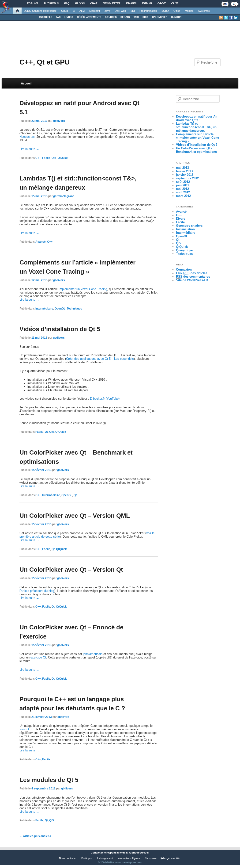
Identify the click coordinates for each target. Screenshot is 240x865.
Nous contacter (68, 858)
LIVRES (68, 17)
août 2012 (183, 182)
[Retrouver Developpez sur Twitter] (226, 17)
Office (176, 10)
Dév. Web (120, 10)
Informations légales (128, 858)
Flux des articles (191, 273)
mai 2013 (182, 167)
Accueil (26, 83)
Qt (46, 431)
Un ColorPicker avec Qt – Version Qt (71, 569)
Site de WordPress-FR (192, 280)
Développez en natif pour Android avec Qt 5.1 (197, 118)
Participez (87, 858)
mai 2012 (182, 189)
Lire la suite (29, 149)
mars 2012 (183, 196)
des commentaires (193, 276)
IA (73, 10)
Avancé (40, 241)
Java (107, 10)
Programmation (148, 10)
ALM (82, 10)
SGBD (165, 10)
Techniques (74, 308)
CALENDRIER (159, 17)
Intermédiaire (44, 308)
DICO (145, 17)
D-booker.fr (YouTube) (105, 398)
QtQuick (63, 158)
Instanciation (185, 229)
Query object (185, 250)
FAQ (58, 17)
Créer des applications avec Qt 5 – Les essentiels (100, 358)
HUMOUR (176, 17)
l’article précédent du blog (36, 591)
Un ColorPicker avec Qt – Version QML (74, 515)
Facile (46, 158)
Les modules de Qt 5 (48, 779)
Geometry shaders (189, 225)
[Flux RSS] (221, 17)
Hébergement (105, 858)
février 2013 (184, 171)
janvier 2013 (184, 174)
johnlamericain (92, 654)
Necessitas (27, 136)
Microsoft (94, 10)
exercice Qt (38, 657)
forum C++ (26, 729)
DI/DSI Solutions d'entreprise (40, 10)
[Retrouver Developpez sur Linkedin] (236, 17)
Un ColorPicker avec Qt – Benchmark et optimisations (196, 149)
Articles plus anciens (35, 836)
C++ (38, 158)
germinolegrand (63, 196)
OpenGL (60, 308)
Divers (180, 218)
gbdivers (59, 120)
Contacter (97, 852)
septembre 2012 (187, 178)
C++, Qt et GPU (44, 62)
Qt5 (54, 158)
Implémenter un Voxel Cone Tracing (83, 289)
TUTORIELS (45, 17)
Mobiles (189, 10)
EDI (133, 10)
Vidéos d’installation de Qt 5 (59, 329)
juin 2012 (182, 185)
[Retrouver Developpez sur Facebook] (231, 17)
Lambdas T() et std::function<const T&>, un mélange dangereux (196, 127)
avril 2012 (183, 192)
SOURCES (111, 17)
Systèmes (204, 10)
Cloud (64, 10)
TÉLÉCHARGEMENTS (89, 17)
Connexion (184, 269)
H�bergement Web (170, 858)
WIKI (136, 17)
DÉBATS (125, 17)
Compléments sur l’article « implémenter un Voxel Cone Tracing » (197, 137)
